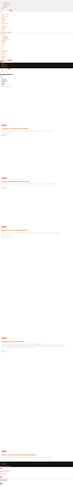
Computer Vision (5, 16)
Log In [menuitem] (3, 8)
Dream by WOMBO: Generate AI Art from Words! (16, 181)
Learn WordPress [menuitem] (6, 5)
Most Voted (4, 78)
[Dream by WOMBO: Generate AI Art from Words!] (37, 156)
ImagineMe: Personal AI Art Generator (13, 341)
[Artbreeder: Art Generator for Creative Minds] (37, 105)
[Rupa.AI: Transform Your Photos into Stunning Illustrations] (37, 401)
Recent (3, 82)
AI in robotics (5, 37)
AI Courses (4, 40)
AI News (3, 35)
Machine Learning (5, 14)
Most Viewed (4, 80)
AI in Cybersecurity (6, 39)
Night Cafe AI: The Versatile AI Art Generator (15, 230)
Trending (3, 44)
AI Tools (3, 126)
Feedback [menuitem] (5, 7)
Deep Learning (4, 18)
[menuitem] (37, 10)
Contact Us (4, 464)
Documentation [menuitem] (6, 3)
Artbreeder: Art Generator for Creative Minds (15, 128)
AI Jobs (3, 17)
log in (1, 485)
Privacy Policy (4, 463)
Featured (3, 83)
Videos (3, 22)
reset (1, 483)
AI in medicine (5, 36)
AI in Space (5, 38)
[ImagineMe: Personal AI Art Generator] (37, 287)
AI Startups (4, 19)
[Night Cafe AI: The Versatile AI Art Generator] (37, 206)
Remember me (4, 475)
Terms (3, 462)
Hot (2, 45)
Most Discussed (5, 81)
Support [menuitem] (4, 6)
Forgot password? (3, 478)
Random (3, 84)
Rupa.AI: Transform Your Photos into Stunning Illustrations (19, 455)
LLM (2, 15)
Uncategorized (4, 179)
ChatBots (3, 21)
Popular (3, 46)
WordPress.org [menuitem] (6, 2)
